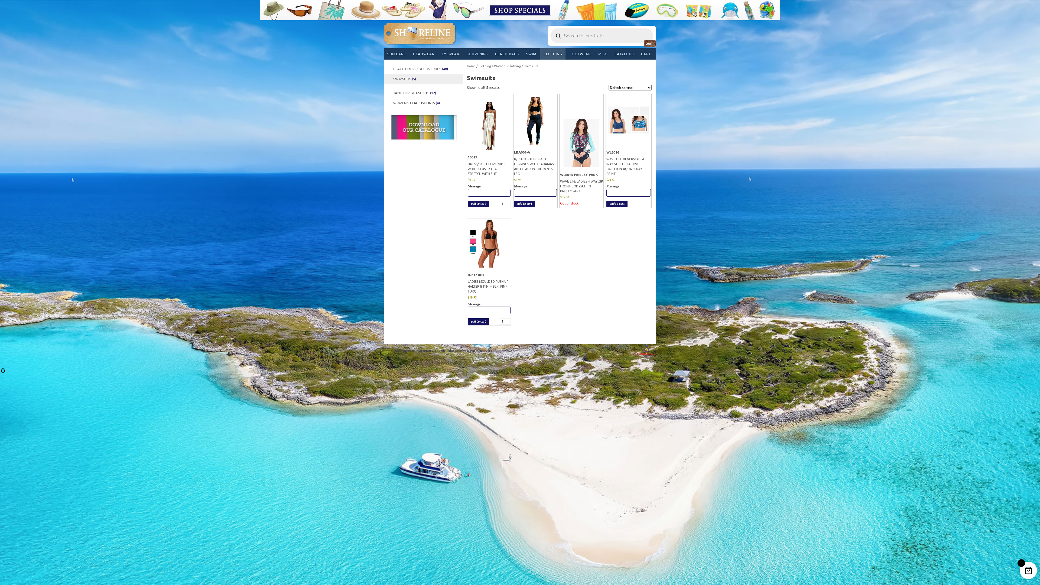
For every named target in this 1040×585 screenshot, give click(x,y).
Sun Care (396, 54)
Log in (649, 43)
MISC (602, 54)
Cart (646, 54)
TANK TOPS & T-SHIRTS (414, 93)
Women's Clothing (507, 66)
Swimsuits (404, 79)
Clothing (553, 54)
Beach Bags (507, 54)
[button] (3, 372)
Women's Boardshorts (416, 103)
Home (471, 66)
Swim (531, 54)
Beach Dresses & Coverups (420, 69)
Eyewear (450, 54)
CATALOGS (624, 54)
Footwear (580, 54)
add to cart (478, 204)
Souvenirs (477, 54)
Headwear (423, 54)
